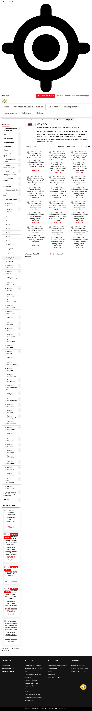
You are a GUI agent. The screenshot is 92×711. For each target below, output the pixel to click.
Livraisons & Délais (31, 683)
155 (9, 225)
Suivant (61, 254)
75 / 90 (10, 244)
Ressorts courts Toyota (10, 474)
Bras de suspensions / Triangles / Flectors (10, 173)
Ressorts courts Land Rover (11, 364)
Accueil (5, 124)
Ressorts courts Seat (9, 445)
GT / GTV (11, 258)
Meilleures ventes (8, 671)
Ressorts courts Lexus (9, 369)
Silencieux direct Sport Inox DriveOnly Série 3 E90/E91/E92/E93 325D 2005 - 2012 (11, 636)
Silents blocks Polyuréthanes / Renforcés (9, 494)
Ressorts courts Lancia (9, 358)
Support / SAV (30, 686)
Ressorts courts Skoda (9, 451)
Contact (5, 2)
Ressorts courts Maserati (10, 375)
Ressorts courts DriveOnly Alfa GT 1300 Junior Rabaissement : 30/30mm (36, 238)
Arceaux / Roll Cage (9, 160)
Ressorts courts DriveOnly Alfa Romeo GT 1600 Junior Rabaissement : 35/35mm (35, 216)
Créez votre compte (81, 96)
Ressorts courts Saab (9, 440)
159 (9, 232)
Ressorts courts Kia (9, 352)
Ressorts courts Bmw (9, 272)
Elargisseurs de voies (10, 195)
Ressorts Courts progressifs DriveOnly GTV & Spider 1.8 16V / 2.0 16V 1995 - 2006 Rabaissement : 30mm (80, 167)
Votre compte (55, 660)
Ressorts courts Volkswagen (9, 481)
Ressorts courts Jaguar (10, 341)
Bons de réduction (54, 677)
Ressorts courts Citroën (10, 289)
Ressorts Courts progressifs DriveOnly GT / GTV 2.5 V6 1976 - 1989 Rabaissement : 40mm (57, 191)
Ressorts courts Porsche (10, 423)
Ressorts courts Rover (9, 434)
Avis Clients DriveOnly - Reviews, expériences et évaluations (33, 698)
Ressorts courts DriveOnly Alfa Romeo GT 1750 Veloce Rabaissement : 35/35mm (79, 216)
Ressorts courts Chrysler (10, 284)
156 (9, 228)
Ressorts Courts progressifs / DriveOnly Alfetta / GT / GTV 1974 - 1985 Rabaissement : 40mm (36, 191)
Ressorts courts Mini (9, 394)
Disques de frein (12, 190)
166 (9, 236)
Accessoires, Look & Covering (10, 129)
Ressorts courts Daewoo (10, 301)
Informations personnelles (57, 665)
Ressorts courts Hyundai (10, 335)
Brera (10, 254)
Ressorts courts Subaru (10, 463)
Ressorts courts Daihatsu (10, 306)
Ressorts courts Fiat (9, 318)
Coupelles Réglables (8, 185)
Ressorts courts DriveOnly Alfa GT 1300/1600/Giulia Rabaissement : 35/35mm (58, 241)
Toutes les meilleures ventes (10, 650)
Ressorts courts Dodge (10, 312)
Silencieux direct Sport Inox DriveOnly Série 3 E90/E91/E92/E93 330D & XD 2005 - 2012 (11, 607)
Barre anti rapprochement (9, 166)
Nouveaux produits (8, 668)
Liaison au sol (8, 150)
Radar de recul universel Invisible (11, 574)
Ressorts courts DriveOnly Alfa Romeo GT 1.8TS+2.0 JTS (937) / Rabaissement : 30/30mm (79, 241)
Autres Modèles (9, 249)
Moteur (6, 500)
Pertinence (75, 146)
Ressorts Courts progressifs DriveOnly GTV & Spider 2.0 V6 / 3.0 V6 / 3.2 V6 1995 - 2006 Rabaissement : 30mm (57, 167)
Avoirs (50, 671)
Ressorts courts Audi (9, 266)
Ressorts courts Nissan (9, 405)
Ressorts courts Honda (9, 329)
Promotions (6, 665)
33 (9, 240)
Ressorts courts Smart (9, 457)
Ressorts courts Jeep (9, 346)
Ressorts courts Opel (9, 411)
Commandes (52, 668)
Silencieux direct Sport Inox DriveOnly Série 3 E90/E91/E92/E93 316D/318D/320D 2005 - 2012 (11, 553)
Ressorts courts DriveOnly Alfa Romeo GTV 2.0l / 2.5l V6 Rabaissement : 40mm (35, 163)
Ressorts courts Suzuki (9, 468)
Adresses (51, 674)
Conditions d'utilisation (33, 665)
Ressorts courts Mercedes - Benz (11, 387)
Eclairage (7, 146)
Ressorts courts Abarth (9, 204)
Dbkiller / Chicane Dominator (11, 519)
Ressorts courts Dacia (9, 295)
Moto (5, 134)
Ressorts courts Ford (9, 324)
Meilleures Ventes (10, 505)
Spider (10, 262)
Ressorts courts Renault (10, 428)
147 (9, 221)
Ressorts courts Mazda (10, 381)
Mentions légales (31, 680)
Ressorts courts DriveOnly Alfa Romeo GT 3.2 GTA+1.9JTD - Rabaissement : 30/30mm (79, 191)
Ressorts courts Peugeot (10, 417)
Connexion (67, 96)
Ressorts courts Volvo (9, 487)
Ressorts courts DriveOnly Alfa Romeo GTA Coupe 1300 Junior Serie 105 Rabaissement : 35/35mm (57, 216)
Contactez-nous (15, 2)
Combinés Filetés (8, 179)
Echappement (8, 142)
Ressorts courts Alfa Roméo (9, 211)
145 (9, 217)
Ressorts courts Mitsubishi (11, 400)
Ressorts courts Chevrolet (11, 278)
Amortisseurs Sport (9, 155)
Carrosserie (8, 138)
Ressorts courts (11, 200)
